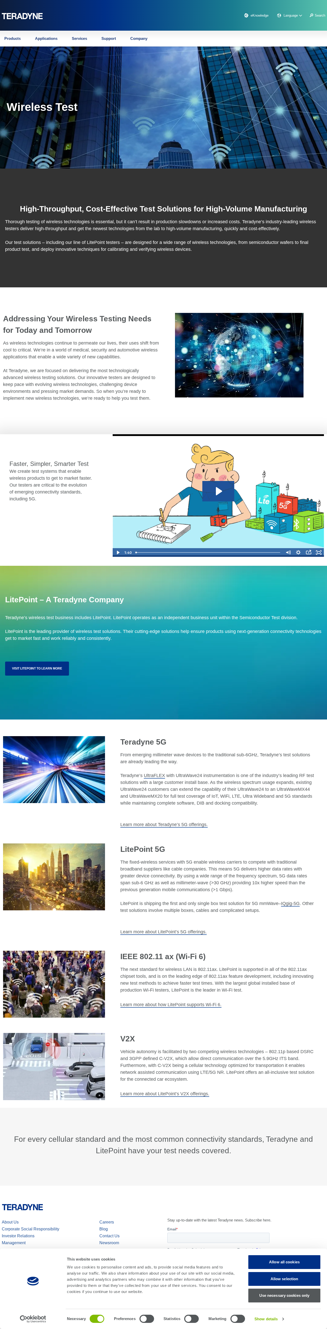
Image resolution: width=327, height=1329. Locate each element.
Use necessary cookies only (284, 1295)
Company (138, 38)
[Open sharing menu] (308, 552)
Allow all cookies (284, 1262)
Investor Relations (18, 1236)
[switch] (146, 1319)
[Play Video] (118, 552)
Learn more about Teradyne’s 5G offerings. (164, 824)
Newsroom (109, 1243)
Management (14, 1243)
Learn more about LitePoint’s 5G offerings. (163, 931)
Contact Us (109, 1236)
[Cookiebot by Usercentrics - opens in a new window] (33, 1319)
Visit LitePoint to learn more (37, 668)
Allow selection (284, 1279)
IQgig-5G (290, 903)
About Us (10, 1222)
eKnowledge (259, 15)
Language (291, 15)
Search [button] (320, 15)
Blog (103, 1229)
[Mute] (288, 552)
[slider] (208, 552)
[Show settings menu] (298, 552)
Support (108, 38)
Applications (46, 38)
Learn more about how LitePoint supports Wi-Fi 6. (170, 1004)
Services (79, 38)
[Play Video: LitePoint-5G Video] (218, 491)
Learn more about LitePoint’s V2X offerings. (164, 1093)
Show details (266, 1319)
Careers (106, 1222)
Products (12, 38)
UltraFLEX (154, 775)
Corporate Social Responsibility (30, 1229)
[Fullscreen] (319, 552)
